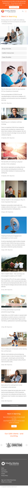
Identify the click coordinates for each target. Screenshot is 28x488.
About (2, 468)
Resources (3, 470)
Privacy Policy (4, 475)
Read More (14, 82)
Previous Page (14, 405)
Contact (3, 473)
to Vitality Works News (8, 480)
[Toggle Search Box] (22, 11)
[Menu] (25, 11)
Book (14, 426)
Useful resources (8, 53)
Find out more (14, 7)
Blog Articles (6, 49)
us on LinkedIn (6, 481)
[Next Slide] (1, 445)
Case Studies (6, 57)
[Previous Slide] (26, 445)
